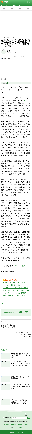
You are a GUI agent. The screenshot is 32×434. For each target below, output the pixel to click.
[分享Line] (12, 8)
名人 (9, 37)
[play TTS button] (8, 83)
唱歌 (25, 100)
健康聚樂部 (13, 424)
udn (2, 37)
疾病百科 (26, 424)
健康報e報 (8, 418)
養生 (7, 5)
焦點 (2, 5)
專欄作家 (21, 427)
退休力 (10, 427)
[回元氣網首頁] (6, 2)
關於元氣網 (6, 424)
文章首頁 (15, 427)
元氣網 (6, 37)
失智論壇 (13, 5)
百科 (25, 5)
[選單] (30, 2)
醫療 (20, 5)
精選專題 (20, 424)
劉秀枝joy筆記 (20, 266)
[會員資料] (27, 2)
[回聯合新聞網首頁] (2, 2)
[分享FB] (4, 8)
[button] (29, 5)
